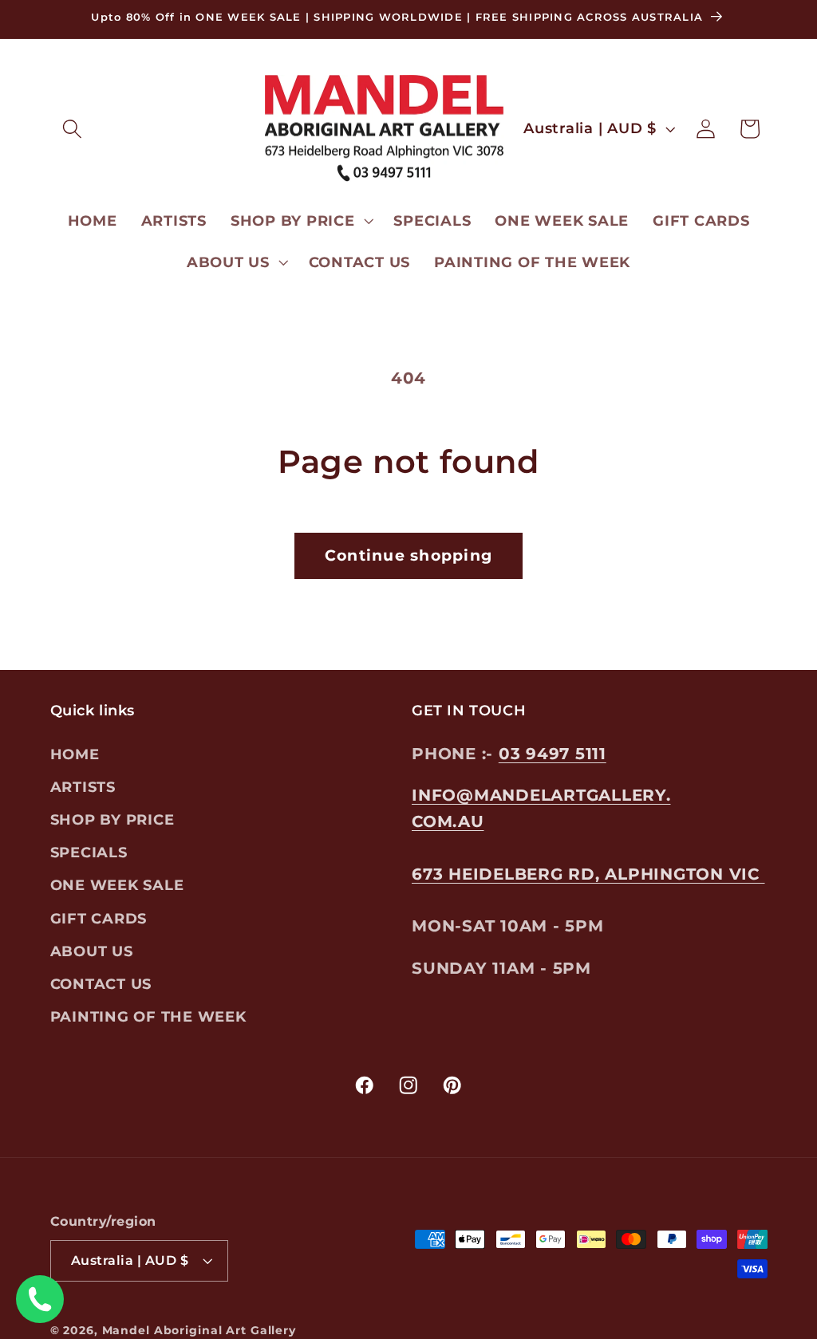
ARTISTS (83, 786)
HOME (75, 754)
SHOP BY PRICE (112, 819)
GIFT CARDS (99, 918)
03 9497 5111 (552, 753)
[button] (72, 129)
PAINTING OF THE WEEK (148, 1016)
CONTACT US (101, 983)
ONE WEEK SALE (117, 884)
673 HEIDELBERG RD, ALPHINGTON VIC (588, 874)
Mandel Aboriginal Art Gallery (199, 1330)
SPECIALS (89, 852)
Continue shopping (408, 555)
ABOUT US (91, 951)
